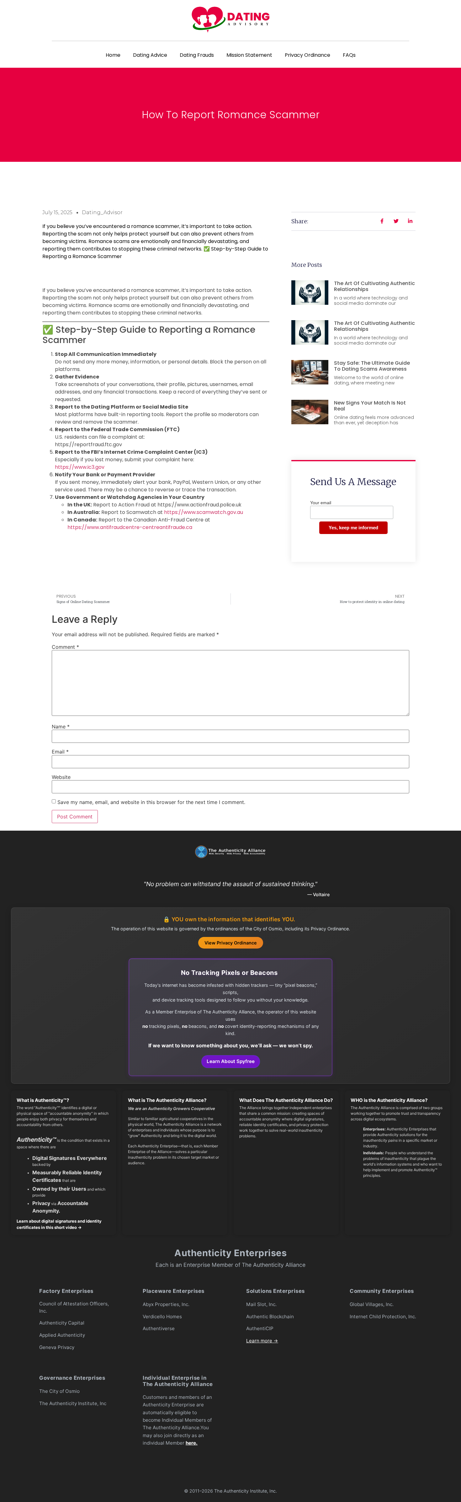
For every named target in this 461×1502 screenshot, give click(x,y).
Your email (320, 502)
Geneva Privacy (56, 1347)
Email (60, 751)
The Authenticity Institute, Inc (72, 1403)
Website (61, 777)
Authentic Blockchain (270, 1317)
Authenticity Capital (61, 1323)
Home (113, 55)
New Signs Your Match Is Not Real (370, 405)
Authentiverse (159, 1328)
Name (61, 726)
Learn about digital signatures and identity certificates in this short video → (59, 1224)
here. (192, 1443)
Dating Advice (150, 55)
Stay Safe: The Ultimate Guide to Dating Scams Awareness (372, 366)
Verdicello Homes (162, 1317)
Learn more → (262, 1341)
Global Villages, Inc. (372, 1304)
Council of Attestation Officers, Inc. (74, 1307)
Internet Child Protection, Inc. (383, 1317)
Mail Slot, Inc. (261, 1304)
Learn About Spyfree (231, 1061)
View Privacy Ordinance (230, 942)
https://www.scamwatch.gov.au (203, 512)
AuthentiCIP (259, 1328)
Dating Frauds (197, 55)
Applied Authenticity (62, 1335)
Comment (65, 646)
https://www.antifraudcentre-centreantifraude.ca (129, 527)
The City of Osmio (59, 1391)
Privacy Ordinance (307, 55)
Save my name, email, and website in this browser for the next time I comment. (151, 802)
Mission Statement (249, 55)
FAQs (349, 55)
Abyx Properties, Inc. (166, 1304)
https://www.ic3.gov (79, 467)
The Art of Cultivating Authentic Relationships (374, 286)
